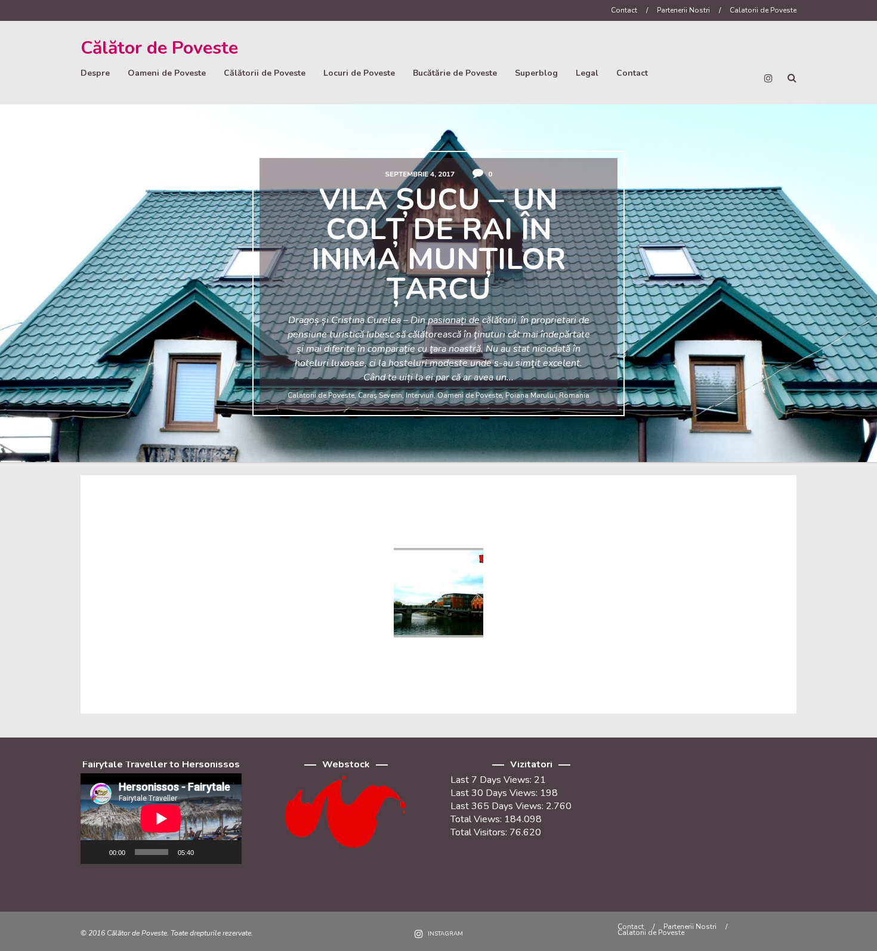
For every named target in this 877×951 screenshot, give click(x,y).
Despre (95, 73)
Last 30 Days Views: (495, 793)
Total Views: (477, 819)
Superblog (536, 73)
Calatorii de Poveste (763, 10)
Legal (587, 73)
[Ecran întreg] (226, 852)
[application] (161, 818)
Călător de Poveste (159, 48)
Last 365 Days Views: (498, 806)
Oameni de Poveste (167, 73)
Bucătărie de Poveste (455, 73)
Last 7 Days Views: (492, 779)
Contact (624, 10)
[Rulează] (96, 852)
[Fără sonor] (207, 852)
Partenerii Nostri (683, 10)
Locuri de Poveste (359, 73)
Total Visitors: (479, 832)
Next (855, 288)
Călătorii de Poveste (264, 73)
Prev (22, 288)
